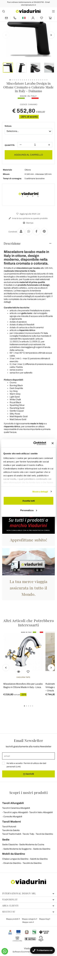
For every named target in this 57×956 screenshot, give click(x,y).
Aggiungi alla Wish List (29, 214)
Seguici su (8, 911)
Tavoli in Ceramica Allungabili (16, 808)
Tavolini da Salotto (11, 830)
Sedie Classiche (10, 844)
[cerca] (3, 11)
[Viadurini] (28, 11)
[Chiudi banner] (53, 443)
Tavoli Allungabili (13, 803)
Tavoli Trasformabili (11, 834)
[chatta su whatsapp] (4, 951)
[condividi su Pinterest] (44, 231)
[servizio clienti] (15, 18)
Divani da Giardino (12, 863)
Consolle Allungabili (12, 816)
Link (18, 767)
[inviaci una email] (6, 18)
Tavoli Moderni (11, 821)
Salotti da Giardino (39, 859)
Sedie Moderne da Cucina (31, 844)
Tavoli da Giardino (44, 834)
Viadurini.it (10, 899)
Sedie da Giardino (41, 849)
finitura (8, 126)
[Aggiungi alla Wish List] (28, 671)
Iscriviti (29, 774)
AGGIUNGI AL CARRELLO (28, 155)
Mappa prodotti (12, 919)
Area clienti (10, 905)
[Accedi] (33, 18)
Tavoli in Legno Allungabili (15, 812)
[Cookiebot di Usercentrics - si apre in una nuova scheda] (34, 443)
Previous (5, 35)
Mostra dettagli (40, 491)
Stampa (29, 223)
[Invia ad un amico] (21, 231)
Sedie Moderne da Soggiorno (17, 849)
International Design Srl (19, 893)
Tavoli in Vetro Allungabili (41, 812)
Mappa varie (27, 922)
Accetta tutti (28, 501)
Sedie (6, 839)
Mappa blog (44, 919)
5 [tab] (35, 707)
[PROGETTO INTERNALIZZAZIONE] (22, 932)
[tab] (28, 243)
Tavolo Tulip (28, 834)
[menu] (53, 11)
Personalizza (26, 510)
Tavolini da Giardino (32, 863)
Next (51, 35)
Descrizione (12, 243)
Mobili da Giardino (13, 853)
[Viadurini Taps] (28, 195)
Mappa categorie (29, 919)
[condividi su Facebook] (36, 231)
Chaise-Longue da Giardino (15, 859)
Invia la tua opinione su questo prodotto (30, 218)
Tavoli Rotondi (9, 826)
